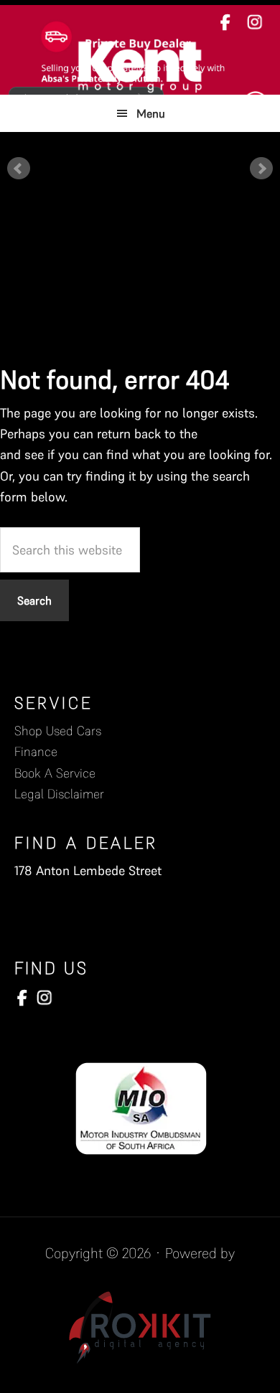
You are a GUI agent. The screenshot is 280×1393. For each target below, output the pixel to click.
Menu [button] (150, 113)
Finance (35, 751)
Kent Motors (140, 66)
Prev (18, 168)
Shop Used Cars (57, 730)
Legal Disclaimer (59, 793)
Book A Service (54, 773)
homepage (231, 433)
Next (261, 168)
